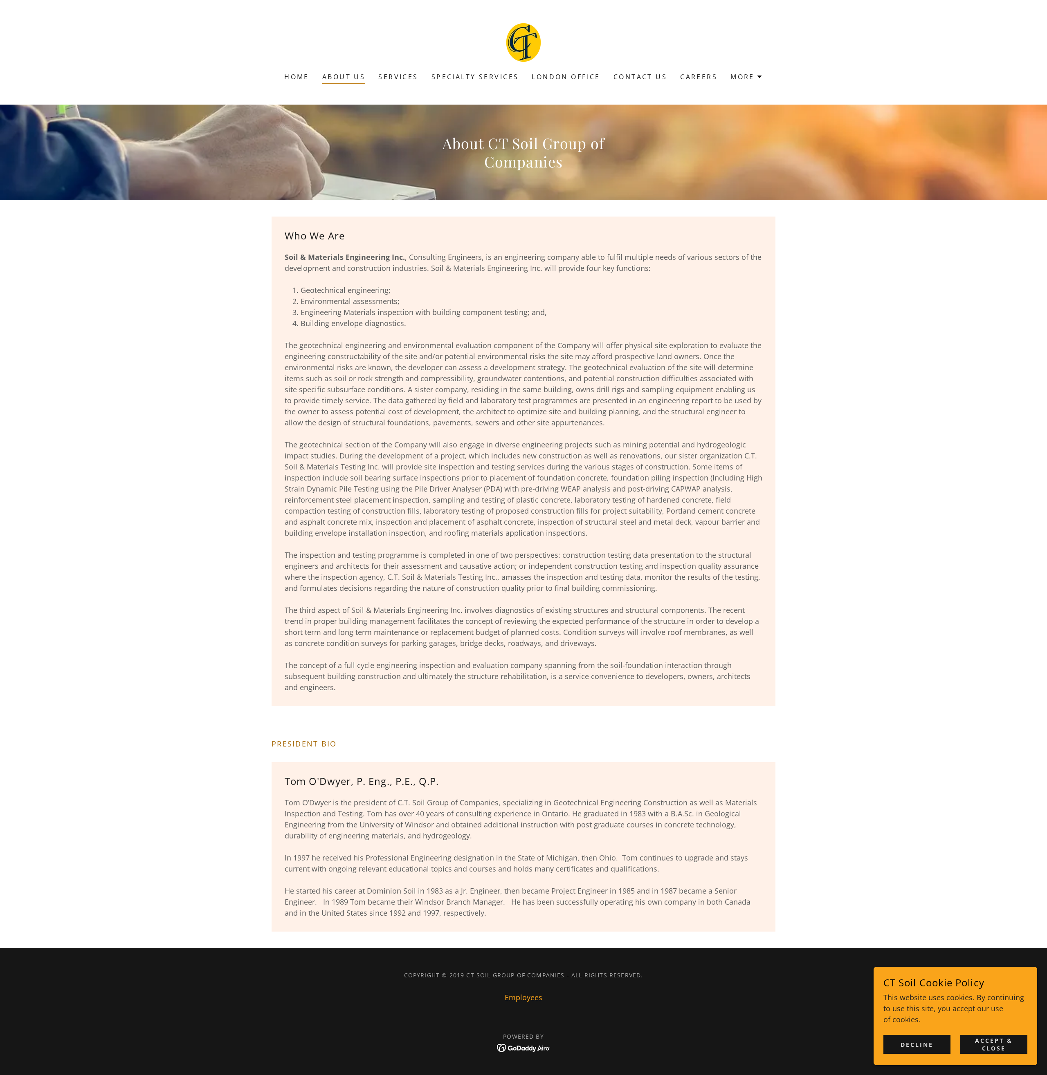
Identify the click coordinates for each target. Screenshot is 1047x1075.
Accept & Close (994, 1044)
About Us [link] (343, 76)
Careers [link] (698, 76)
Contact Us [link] (640, 76)
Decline (917, 1044)
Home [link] (296, 76)
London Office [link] (566, 76)
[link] (523, 42)
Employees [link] (523, 997)
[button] (746, 77)
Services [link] (398, 76)
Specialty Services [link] (475, 76)
